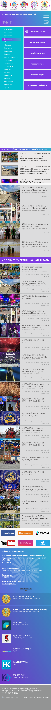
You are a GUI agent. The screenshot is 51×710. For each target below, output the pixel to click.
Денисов (8, 39)
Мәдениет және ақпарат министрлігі (30, 610)
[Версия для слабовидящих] (10, 22)
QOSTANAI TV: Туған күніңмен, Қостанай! (35, 297)
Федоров (8, 75)
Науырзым (8, 66)
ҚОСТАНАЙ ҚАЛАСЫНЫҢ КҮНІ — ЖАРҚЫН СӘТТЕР (33, 400)
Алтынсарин (9, 30)
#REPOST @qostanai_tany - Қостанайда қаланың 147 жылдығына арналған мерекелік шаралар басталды (35, 430)
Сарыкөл (7, 69)
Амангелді (8, 33)
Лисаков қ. (8, 84)
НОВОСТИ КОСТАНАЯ (20, 676)
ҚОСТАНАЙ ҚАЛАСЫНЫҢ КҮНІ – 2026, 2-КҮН (33, 414)
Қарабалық (8, 51)
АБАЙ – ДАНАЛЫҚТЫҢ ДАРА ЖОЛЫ (35, 502)
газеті (22, 650)
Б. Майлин (8, 60)
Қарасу (7, 54)
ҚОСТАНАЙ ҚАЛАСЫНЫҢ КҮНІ (33, 341)
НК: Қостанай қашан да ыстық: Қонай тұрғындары (35, 458)
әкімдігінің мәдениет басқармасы (26, 597)
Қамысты (8, 48)
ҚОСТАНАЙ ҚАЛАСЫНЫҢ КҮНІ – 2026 (33, 473)
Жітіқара (7, 45)
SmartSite (44, 697)
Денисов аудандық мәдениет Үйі (19, 14)
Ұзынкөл (7, 72)
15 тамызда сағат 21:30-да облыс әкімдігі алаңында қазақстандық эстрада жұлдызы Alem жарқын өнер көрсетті (34, 371)
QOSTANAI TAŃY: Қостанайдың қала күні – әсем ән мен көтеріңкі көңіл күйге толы (35, 327)
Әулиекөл (8, 36)
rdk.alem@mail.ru (9, 584)
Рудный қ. (8, 87)
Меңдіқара (8, 63)
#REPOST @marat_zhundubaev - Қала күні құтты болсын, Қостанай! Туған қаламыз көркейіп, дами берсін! (35, 386)
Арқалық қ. (8, 78)
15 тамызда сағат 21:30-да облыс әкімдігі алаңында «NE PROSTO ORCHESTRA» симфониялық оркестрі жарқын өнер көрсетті (35, 357)
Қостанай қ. (9, 81)
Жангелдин (8, 42)
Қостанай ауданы (11, 57)
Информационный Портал (23, 637)
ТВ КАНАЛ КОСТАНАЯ (20, 623)
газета (21, 663)
